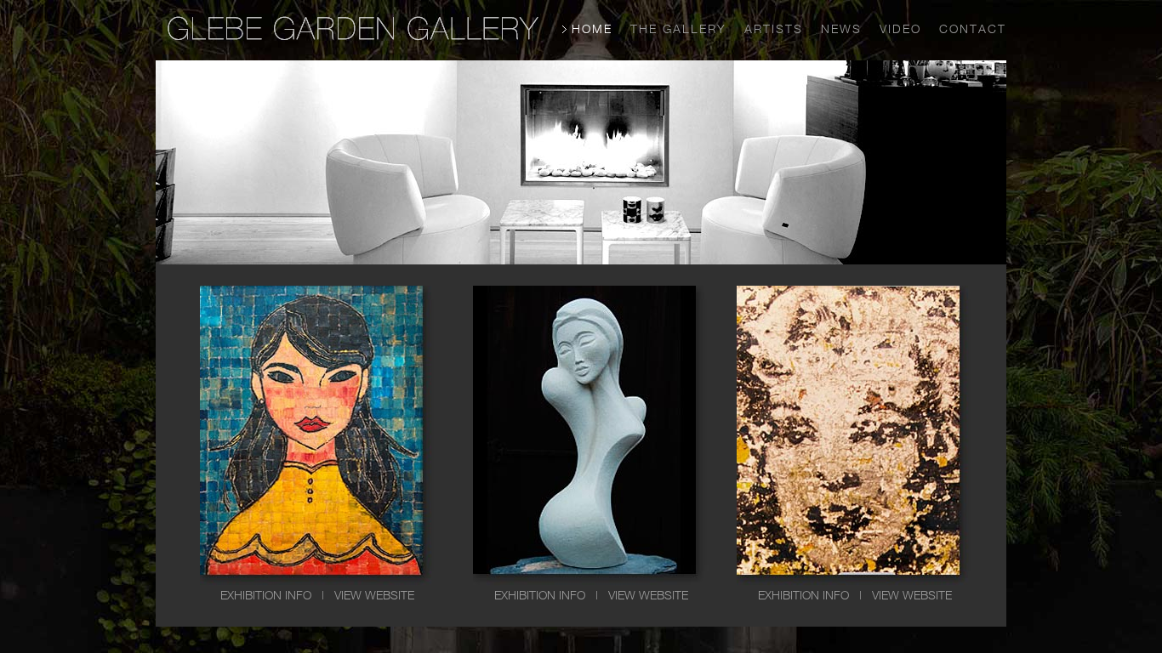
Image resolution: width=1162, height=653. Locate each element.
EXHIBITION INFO (265, 595)
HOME (592, 29)
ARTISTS (773, 29)
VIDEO (900, 29)
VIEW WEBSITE (374, 595)
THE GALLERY (678, 29)
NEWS (841, 29)
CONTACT (972, 29)
